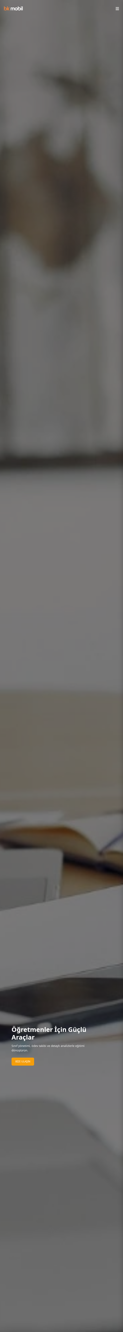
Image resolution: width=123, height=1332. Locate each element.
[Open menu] (117, 8)
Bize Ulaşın (22, 1061)
